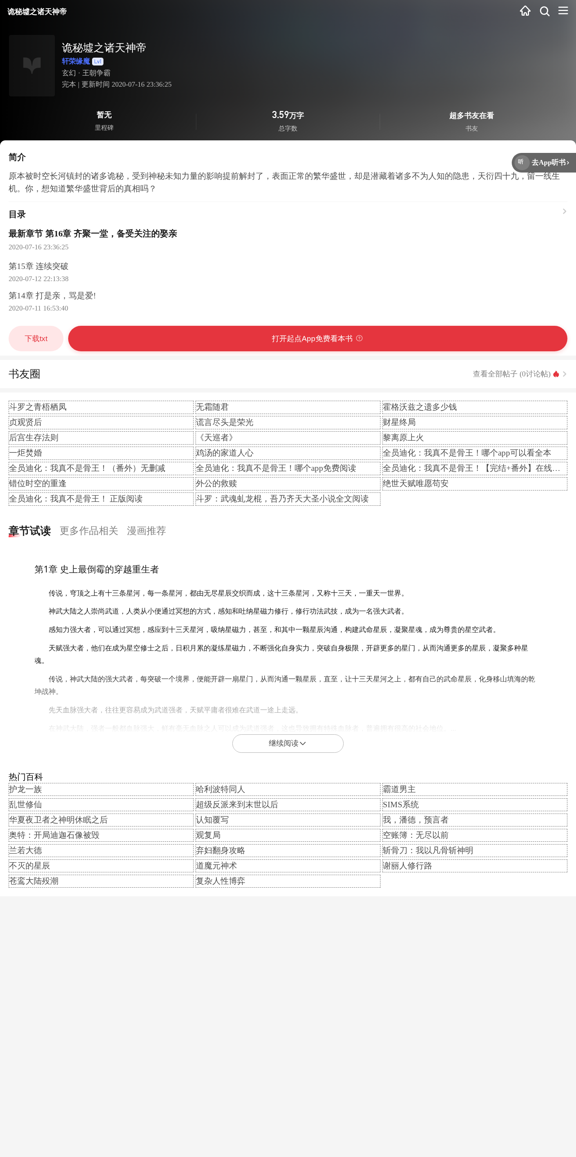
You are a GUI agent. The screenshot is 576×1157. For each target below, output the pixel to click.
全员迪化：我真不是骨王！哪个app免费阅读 (276, 468)
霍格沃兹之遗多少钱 (420, 407)
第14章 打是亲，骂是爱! (52, 295)
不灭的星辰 (29, 865)
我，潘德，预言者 (416, 820)
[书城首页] (525, 12)
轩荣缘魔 (76, 61)
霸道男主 (399, 789)
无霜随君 (212, 407)
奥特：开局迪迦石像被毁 (54, 835)
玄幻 (69, 73)
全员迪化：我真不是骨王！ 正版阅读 (76, 498)
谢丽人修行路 (407, 865)
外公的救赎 (216, 483)
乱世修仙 (25, 804)
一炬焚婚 (25, 453)
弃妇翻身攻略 (220, 850)
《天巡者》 (216, 437)
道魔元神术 (216, 865)
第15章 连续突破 (39, 266)
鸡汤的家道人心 (225, 453)
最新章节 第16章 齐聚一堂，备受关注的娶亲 (93, 233)
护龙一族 (25, 789)
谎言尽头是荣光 (225, 422)
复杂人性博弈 (220, 881)
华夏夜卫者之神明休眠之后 (58, 820)
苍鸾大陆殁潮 (33, 881)
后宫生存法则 (33, 437)
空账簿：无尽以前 (416, 835)
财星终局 (399, 422)
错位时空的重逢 (38, 483)
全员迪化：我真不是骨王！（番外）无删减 (87, 468)
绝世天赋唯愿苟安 (416, 483)
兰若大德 (25, 850)
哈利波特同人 (220, 789)
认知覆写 (212, 820)
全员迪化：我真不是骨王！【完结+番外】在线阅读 (476, 468)
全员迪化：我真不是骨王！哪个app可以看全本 (467, 453)
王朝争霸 (96, 73)
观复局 (208, 835)
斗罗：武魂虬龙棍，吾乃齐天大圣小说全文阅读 (282, 498)
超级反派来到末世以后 (237, 804)
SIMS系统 (401, 804)
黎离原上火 (403, 437)
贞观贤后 (25, 422)
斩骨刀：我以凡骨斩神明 (428, 850)
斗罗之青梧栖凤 (38, 407)
